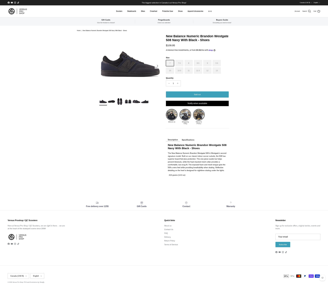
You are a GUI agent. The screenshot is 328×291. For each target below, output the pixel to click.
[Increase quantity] (178, 83)
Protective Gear (167, 11)
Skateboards (131, 11)
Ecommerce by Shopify (37, 282)
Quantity (169, 78)
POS (25, 282)
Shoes (180, 11)
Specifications (188, 140)
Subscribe (283, 245)
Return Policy (169, 241)
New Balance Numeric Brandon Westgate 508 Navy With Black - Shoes (105, 30)
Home (79, 30)
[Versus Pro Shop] (18, 11)
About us (167, 226)
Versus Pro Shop (18, 282)
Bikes (143, 11)
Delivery (167, 237)
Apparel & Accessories (195, 11)
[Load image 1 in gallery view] (129, 64)
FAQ (166, 233)
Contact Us (168, 229)
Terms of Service (171, 245)
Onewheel (153, 11)
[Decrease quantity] (168, 83)
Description (173, 140)
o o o (210, 11)
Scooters (119, 11)
